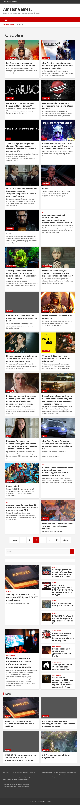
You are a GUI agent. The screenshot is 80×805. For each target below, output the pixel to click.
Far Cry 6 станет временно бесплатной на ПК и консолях (20, 64)
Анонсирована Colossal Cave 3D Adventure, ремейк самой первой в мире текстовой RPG (22, 507)
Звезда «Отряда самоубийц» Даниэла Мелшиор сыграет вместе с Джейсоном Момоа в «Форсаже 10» (21, 147)
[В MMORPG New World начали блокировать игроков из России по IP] (22, 302)
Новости (46, 58)
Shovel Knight (12, 486)
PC (43, 212)
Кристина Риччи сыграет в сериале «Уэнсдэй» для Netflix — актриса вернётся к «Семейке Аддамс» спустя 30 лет (21, 445)
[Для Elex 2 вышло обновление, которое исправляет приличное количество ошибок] (58, 50)
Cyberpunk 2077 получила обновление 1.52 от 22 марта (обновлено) (56, 358)
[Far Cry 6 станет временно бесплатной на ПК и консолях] (22, 50)
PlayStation (11, 58)
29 (57, 540)
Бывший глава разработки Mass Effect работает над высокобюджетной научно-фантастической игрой (57, 471)
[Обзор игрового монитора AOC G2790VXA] (58, 302)
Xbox (8, 138)
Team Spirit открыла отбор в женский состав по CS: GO (62, 666)
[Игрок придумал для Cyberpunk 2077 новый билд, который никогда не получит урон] (22, 342)
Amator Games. (17, 9)
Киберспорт (10, 655)
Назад (14, 540)
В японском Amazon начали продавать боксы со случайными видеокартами (63, 637)
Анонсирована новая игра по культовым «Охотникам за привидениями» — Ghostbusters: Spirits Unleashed (21, 275)
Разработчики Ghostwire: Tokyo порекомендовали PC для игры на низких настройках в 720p (57, 146)
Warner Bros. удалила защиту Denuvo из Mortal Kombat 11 (20, 104)
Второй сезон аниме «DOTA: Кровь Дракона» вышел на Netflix (62, 652)
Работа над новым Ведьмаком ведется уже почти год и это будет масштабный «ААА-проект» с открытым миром (21, 400)
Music (45, 188)
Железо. (9, 694)
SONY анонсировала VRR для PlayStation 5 (62, 604)
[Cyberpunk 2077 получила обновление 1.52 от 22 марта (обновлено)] (58, 342)
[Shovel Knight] (22, 473)
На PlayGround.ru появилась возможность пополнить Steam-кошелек (58, 106)
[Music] (58, 175)
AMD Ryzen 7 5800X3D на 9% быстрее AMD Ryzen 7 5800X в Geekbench (22, 597)
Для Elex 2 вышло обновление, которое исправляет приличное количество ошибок (57, 65)
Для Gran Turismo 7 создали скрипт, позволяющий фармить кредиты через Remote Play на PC (57, 445)
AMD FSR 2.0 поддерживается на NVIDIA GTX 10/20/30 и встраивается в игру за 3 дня (62, 590)
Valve (8, 233)
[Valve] (22, 220)
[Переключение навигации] (6, 19)
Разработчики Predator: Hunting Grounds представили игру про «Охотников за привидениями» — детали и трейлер (57, 400)
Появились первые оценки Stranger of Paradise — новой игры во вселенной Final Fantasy (57, 273)
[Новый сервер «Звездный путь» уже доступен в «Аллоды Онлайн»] (58, 510)
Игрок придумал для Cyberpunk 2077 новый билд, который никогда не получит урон (21, 358)
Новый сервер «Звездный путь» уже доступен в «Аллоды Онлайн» (57, 526)
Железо (9, 311)
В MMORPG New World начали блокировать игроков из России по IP (21, 318)
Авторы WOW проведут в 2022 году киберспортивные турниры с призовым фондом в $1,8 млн (62, 682)
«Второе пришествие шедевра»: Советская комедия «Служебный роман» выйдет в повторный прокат (21, 192)
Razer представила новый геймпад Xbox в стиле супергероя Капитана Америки (62, 573)
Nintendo (46, 183)
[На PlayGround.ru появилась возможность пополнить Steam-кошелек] (58, 90)
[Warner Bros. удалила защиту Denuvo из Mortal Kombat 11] (22, 90)
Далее (65, 540)
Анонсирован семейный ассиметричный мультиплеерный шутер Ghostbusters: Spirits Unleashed (57, 219)
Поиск (72, 551)
